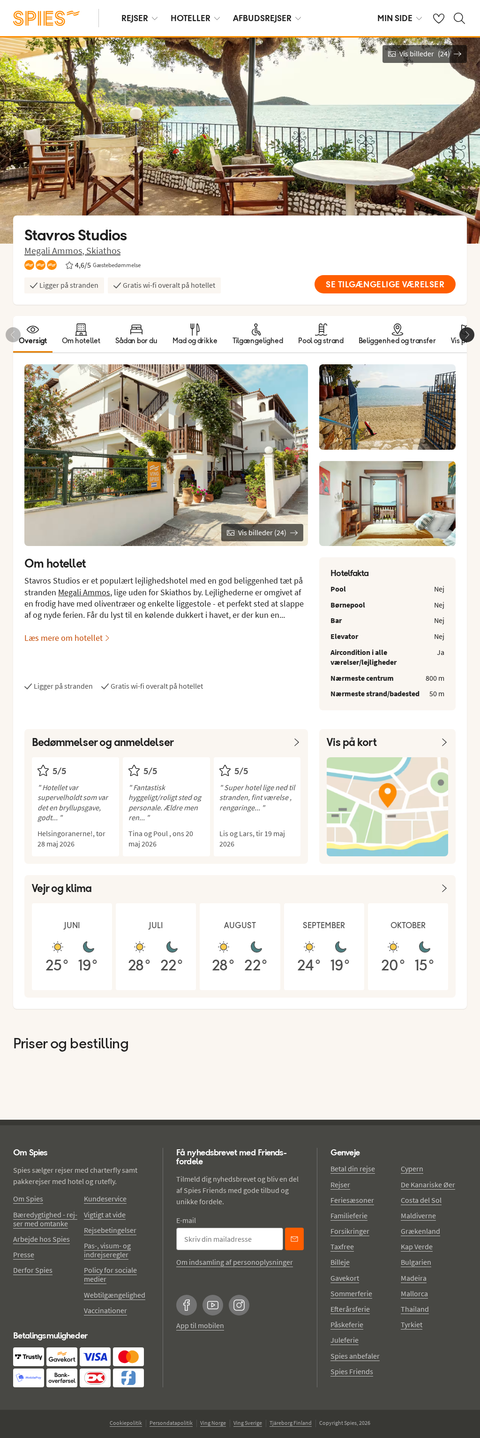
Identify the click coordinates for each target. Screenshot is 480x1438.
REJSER (134, 18)
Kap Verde (417, 1246)
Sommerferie (351, 1293)
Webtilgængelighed (114, 1295)
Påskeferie (346, 1324)
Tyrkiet (411, 1324)
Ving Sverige (247, 1422)
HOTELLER (190, 18)
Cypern (412, 1168)
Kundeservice (105, 1198)
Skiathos (103, 250)
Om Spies (28, 1198)
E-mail (186, 1220)
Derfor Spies (32, 1270)
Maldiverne (418, 1215)
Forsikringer (349, 1231)
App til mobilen (200, 1325)
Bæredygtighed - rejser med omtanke (45, 1219)
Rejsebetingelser (110, 1230)
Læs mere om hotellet (63, 637)
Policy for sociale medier (110, 1274)
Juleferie (344, 1340)
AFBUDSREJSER (262, 18)
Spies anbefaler (355, 1356)
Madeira (414, 1278)
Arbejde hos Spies (41, 1239)
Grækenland (420, 1231)
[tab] (32, 334)
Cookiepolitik (126, 1422)
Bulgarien (416, 1262)
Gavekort (344, 1278)
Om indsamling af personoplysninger (234, 1262)
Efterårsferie (350, 1309)
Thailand (415, 1309)
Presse (23, 1254)
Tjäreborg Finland (291, 1422)
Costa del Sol (421, 1200)
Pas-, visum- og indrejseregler (107, 1250)
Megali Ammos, (55, 250)
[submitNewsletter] (294, 1239)
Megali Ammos (84, 592)
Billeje (340, 1262)
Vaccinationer (105, 1310)
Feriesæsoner (352, 1200)
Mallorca (414, 1293)
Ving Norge (213, 1422)
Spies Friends (351, 1371)
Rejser (340, 1184)
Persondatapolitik (171, 1422)
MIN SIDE (394, 18)
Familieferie (349, 1215)
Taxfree (342, 1246)
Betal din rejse (352, 1168)
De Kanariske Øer (428, 1184)
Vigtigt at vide (105, 1214)
